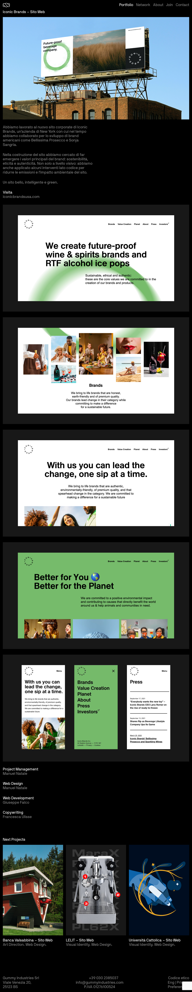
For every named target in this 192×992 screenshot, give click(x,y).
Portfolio (126, 5)
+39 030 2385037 (103, 978)
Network (143, 5)
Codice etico (178, 978)
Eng (171, 982)
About (158, 5)
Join (169, 5)
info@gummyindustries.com (100, 982)
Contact (182, 5)
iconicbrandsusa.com (21, 197)
